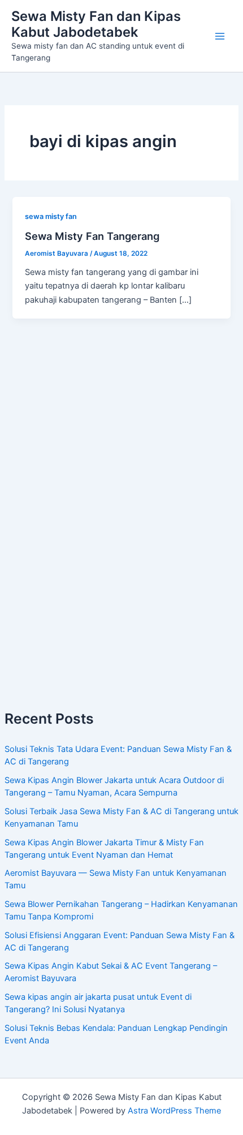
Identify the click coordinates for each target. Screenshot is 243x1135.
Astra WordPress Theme (174, 1111)
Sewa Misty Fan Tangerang (92, 236)
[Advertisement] (121, 556)
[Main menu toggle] (220, 36)
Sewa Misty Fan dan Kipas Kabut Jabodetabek (96, 24)
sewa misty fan (51, 216)
